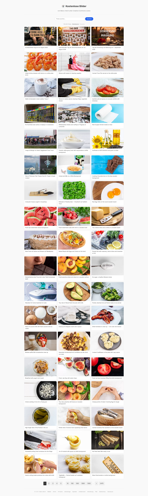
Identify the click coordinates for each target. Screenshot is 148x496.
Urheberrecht (82, 491)
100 (72, 483)
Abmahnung (90, 491)
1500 (89, 483)
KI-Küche (60, 491)
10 (67, 483)
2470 (101, 483)
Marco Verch (42, 491)
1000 (83, 483)
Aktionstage (67, 491)
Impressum (110, 491)
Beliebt (49, 491)
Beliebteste (75, 24)
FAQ (96, 491)
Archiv (54, 491)
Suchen (89, 19)
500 (77, 483)
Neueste (82, 24)
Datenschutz (102, 491)
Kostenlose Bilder (76, 6)
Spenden (74, 491)
